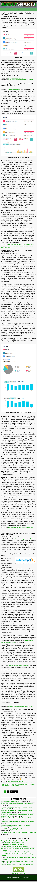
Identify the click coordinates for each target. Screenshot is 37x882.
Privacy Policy (26, 877)
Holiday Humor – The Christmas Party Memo (18, 852)
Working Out (25, 79)
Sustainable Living (28, 244)
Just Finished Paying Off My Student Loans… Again (15, 829)
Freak (2, 784)
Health (16, 706)
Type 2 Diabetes (29, 706)
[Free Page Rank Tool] (18, 873)
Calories (10, 706)
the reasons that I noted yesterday (19, 665)
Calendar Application (14, 783)
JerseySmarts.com (18, 4)
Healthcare (16, 784)
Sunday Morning (14, 785)
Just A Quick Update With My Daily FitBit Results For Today (17, 13)
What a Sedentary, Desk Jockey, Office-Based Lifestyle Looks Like (16, 251)
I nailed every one (19, 24)
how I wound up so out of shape (24, 539)
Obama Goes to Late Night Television (17, 846)
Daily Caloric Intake (26, 783)
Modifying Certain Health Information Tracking (17, 709)
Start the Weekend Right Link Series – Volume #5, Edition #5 (18, 832)
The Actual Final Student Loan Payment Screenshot (15, 825)
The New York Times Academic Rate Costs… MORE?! (16, 818)
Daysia (3, 846)
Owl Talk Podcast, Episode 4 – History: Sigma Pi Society (17, 803)
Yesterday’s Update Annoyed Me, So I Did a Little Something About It (17, 84)
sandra (3, 865)
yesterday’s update (14, 89)
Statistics (7, 785)
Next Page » (14, 792)
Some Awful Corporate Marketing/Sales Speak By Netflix (17, 821)
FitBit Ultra (11, 79)
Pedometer (18, 79)
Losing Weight (19, 246)
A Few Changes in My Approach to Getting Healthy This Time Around (18, 533)
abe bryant (4, 841)
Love (21, 784)
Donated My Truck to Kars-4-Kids (18, 841)
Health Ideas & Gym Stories (15, 78)
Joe (2, 843)
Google (7, 784)
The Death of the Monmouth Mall (10, 801)
